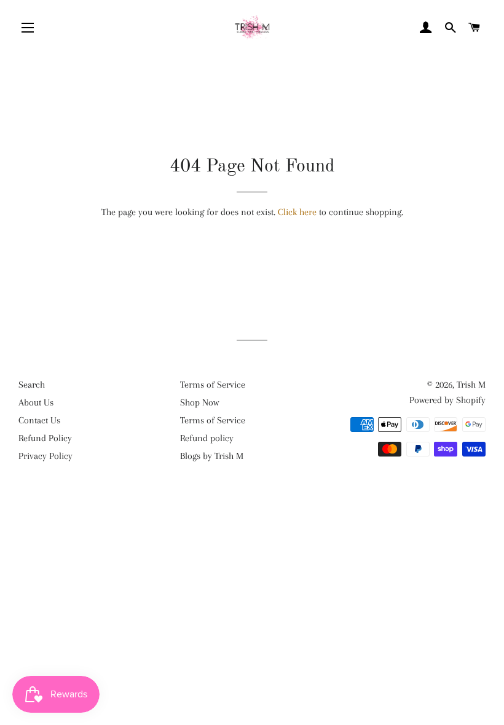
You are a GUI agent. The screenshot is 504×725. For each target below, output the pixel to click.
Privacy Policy (45, 455)
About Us (35, 402)
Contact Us (39, 420)
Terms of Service (212, 384)
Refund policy (207, 438)
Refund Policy (45, 438)
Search (31, 384)
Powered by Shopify (447, 400)
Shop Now (199, 402)
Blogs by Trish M (211, 455)
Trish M (471, 384)
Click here (297, 212)
